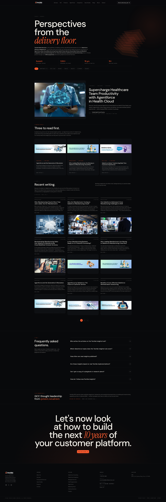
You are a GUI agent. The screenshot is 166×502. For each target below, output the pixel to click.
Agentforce (72, 2)
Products (66, 2)
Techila (36, 16)
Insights (70, 491)
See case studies (82, 451)
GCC (61, 2)
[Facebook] (11, 485)
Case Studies (87, 2)
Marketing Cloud (71, 486)
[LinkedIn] (6, 485)
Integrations (79, 2)
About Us (39, 475)
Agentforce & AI (44, 68)
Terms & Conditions (151, 498)
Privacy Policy (141, 498)
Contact (38, 486)
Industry (73, 68)
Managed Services (72, 479)
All (36, 68)
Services (56, 2)
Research (87, 68)
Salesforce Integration (73, 477)
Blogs (94, 2)
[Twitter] (9, 485)
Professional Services (41, 479)
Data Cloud (52, 68)
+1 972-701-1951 (103, 476)
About (98, 2)
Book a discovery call (123, 2)
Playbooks (79, 68)
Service (66, 68)
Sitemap (159, 498)
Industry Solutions (72, 489)
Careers (103, 2)
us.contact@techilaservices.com (107, 480)
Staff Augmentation (72, 482)
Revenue (60, 68)
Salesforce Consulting (73, 475)
